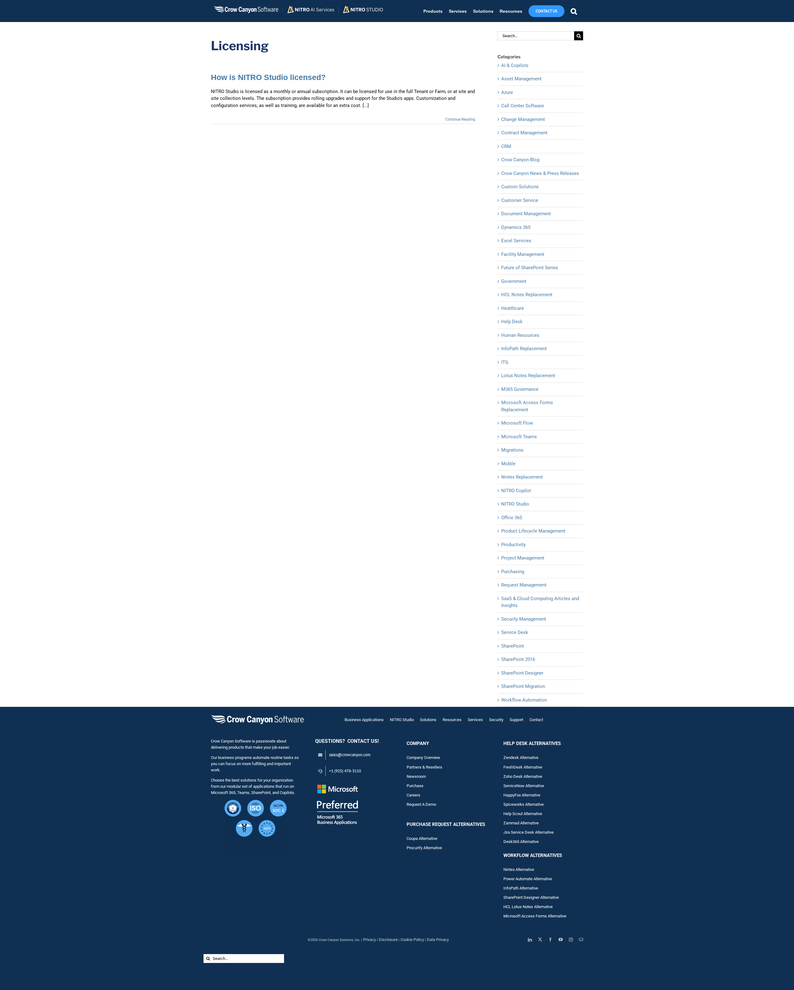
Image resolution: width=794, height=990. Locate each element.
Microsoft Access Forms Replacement (527, 406)
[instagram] (571, 940)
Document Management (526, 213)
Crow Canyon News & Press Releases (540, 173)
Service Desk (514, 632)
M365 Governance (519, 389)
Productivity (513, 544)
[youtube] (561, 940)
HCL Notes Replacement (526, 294)
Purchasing (512, 571)
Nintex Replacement (522, 477)
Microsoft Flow (517, 423)
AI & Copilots (515, 65)
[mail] (581, 940)
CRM (506, 146)
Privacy (369, 939)
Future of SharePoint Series (529, 267)
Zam (511, 823)
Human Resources (520, 335)
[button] (574, 11)
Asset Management (521, 79)
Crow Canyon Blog (520, 160)
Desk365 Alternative (521, 841)
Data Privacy (438, 939)
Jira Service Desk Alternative (528, 832)
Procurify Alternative (424, 847)
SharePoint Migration (523, 686)
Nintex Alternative (518, 869)
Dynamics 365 (515, 227)
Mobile (508, 463)
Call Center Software (522, 106)
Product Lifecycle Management (533, 531)
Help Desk (512, 321)
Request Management (523, 585)
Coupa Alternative (422, 838)
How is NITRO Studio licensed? (268, 77)
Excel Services (516, 240)
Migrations (512, 450)
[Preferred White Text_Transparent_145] (337, 785)
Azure (507, 92)
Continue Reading (460, 119)
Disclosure (388, 939)
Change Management (523, 119)
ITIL (505, 362)
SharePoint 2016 (518, 659)
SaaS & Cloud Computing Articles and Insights (540, 602)
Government (513, 281)
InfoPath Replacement (524, 348)
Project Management (522, 558)
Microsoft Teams (519, 436)
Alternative (529, 823)
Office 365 (511, 517)
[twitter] (540, 940)
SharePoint (512, 646)
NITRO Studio (515, 504)
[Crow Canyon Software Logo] (257, 715)
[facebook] (550, 940)
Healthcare (512, 308)
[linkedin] (530, 940)
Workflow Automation (524, 700)
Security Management (523, 619)
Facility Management (522, 254)
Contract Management (524, 133)
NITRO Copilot (516, 490)
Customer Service (519, 200)
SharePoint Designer (522, 673)
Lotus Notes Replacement (528, 375)
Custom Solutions (520, 187)
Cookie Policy (412, 939)
